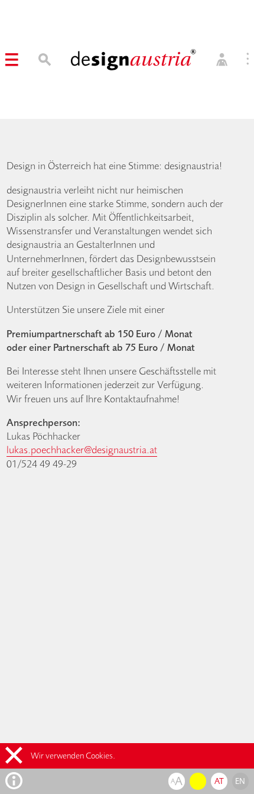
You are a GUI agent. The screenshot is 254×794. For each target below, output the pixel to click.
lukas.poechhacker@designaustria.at (81, 449)
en (240, 781)
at (219, 781)
